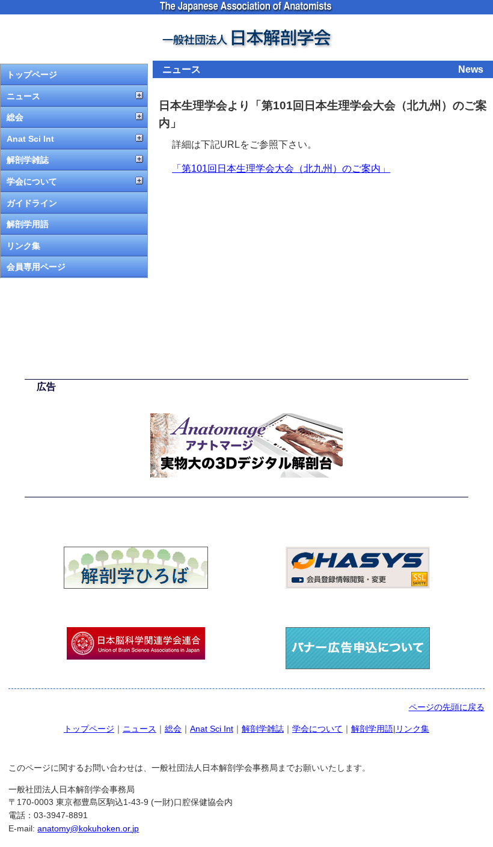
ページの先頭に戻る (447, 707)
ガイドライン (32, 203)
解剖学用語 (28, 224)
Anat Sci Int (30, 139)
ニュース (23, 96)
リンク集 (23, 245)
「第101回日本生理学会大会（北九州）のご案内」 (281, 168)
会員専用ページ (36, 267)
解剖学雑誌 (28, 160)
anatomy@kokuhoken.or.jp (88, 828)
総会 (15, 117)
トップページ (32, 74)
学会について (32, 181)
